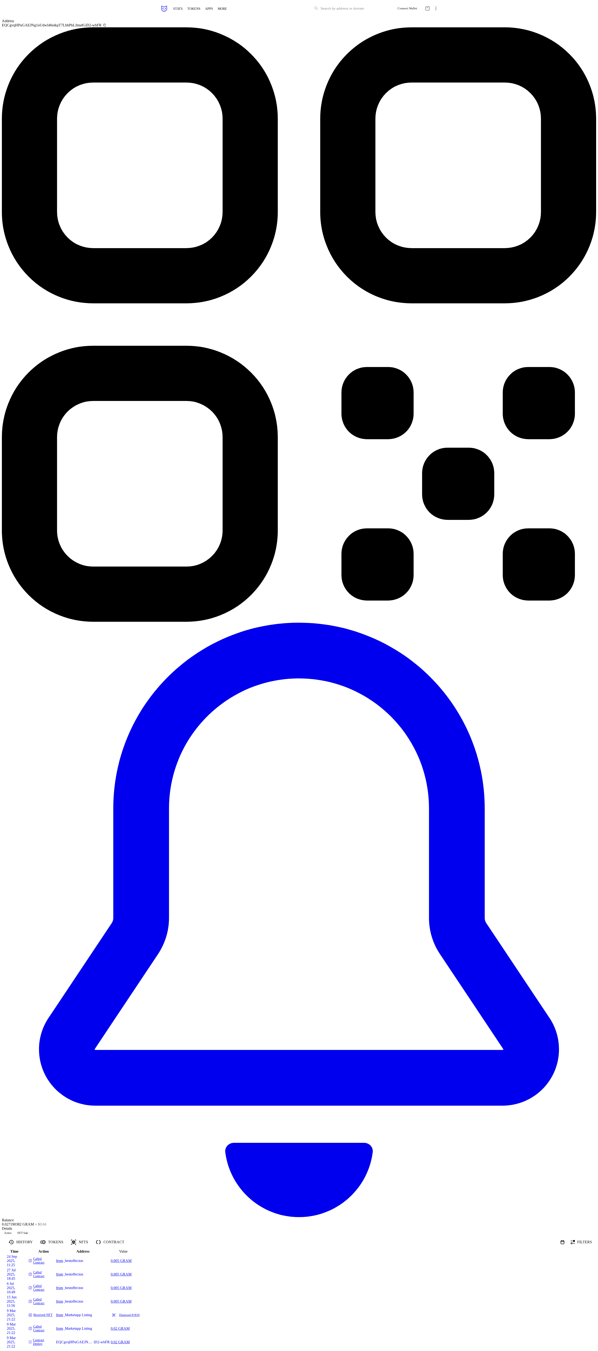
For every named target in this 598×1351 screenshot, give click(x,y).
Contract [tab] (113, 1242)
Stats (178, 8)
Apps (209, 8)
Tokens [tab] (55, 1242)
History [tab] (24, 1242)
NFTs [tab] (83, 1242)
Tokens (193, 8)
